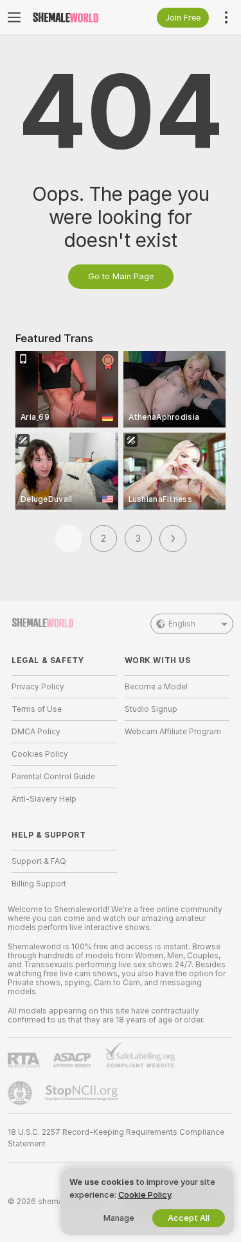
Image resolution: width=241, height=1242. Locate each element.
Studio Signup (151, 709)
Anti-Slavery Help (44, 799)
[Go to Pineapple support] (21, 1093)
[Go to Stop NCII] (83, 1093)
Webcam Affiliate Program (173, 731)
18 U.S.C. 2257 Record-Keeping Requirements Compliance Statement (116, 1138)
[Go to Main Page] (74, 17)
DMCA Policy (36, 731)
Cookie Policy (144, 1195)
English (181, 623)
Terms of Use (37, 709)
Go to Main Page (121, 276)
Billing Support (39, 883)
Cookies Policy (40, 754)
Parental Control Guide (53, 776)
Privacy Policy (38, 686)
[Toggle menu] (14, 17)
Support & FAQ (39, 861)
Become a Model (156, 686)
